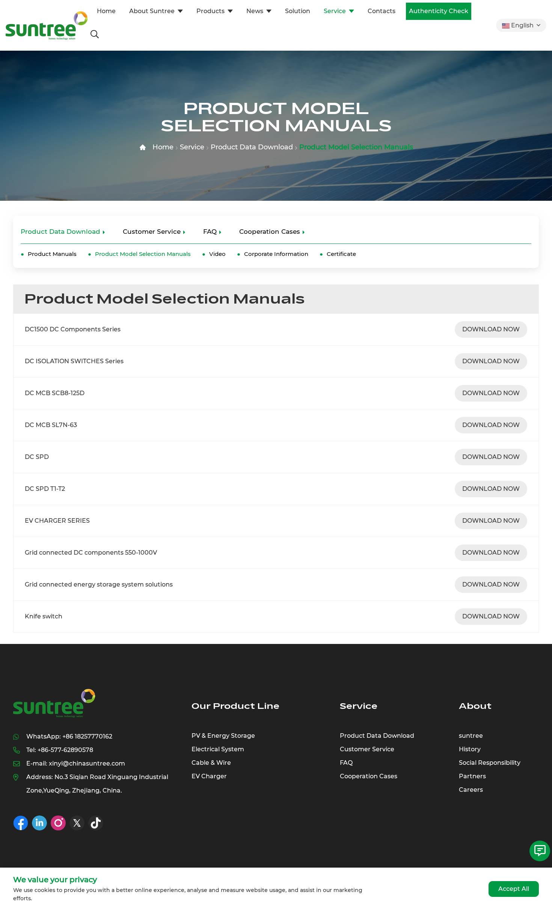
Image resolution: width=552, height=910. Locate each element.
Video (217, 253)
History (470, 749)
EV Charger (209, 776)
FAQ (210, 231)
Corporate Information (276, 253)
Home (106, 11)
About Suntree (152, 11)
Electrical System (218, 749)
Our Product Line (235, 706)
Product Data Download (252, 147)
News (254, 11)
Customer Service (152, 231)
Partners (472, 776)
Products (210, 11)
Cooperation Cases (269, 231)
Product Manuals (52, 253)
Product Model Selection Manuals (356, 147)
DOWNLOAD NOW (491, 329)
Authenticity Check (438, 11)
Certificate (341, 253)
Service (335, 11)
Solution (297, 11)
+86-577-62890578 (65, 750)
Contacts (381, 11)
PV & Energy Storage (223, 735)
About (475, 706)
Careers (471, 789)
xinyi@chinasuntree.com (87, 763)
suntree (471, 735)
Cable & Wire (211, 762)
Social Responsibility (489, 762)
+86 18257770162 (87, 736)
